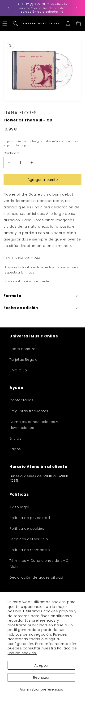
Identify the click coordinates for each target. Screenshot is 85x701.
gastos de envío (47, 141)
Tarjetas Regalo (23, 359)
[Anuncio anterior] (9, 8)
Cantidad (11, 153)
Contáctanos (21, 400)
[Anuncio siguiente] (76, 8)
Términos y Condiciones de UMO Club (38, 563)
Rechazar (41, 677)
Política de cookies (26, 528)
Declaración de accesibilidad (36, 577)
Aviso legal (19, 507)
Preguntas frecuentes (28, 411)
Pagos (15, 449)
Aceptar (41, 665)
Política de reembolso (29, 549)
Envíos (15, 438)
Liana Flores (20, 112)
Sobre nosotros (23, 348)
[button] (15, 23)
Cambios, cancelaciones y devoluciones (33, 424)
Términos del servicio (28, 539)
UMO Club (18, 370)
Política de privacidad (29, 517)
